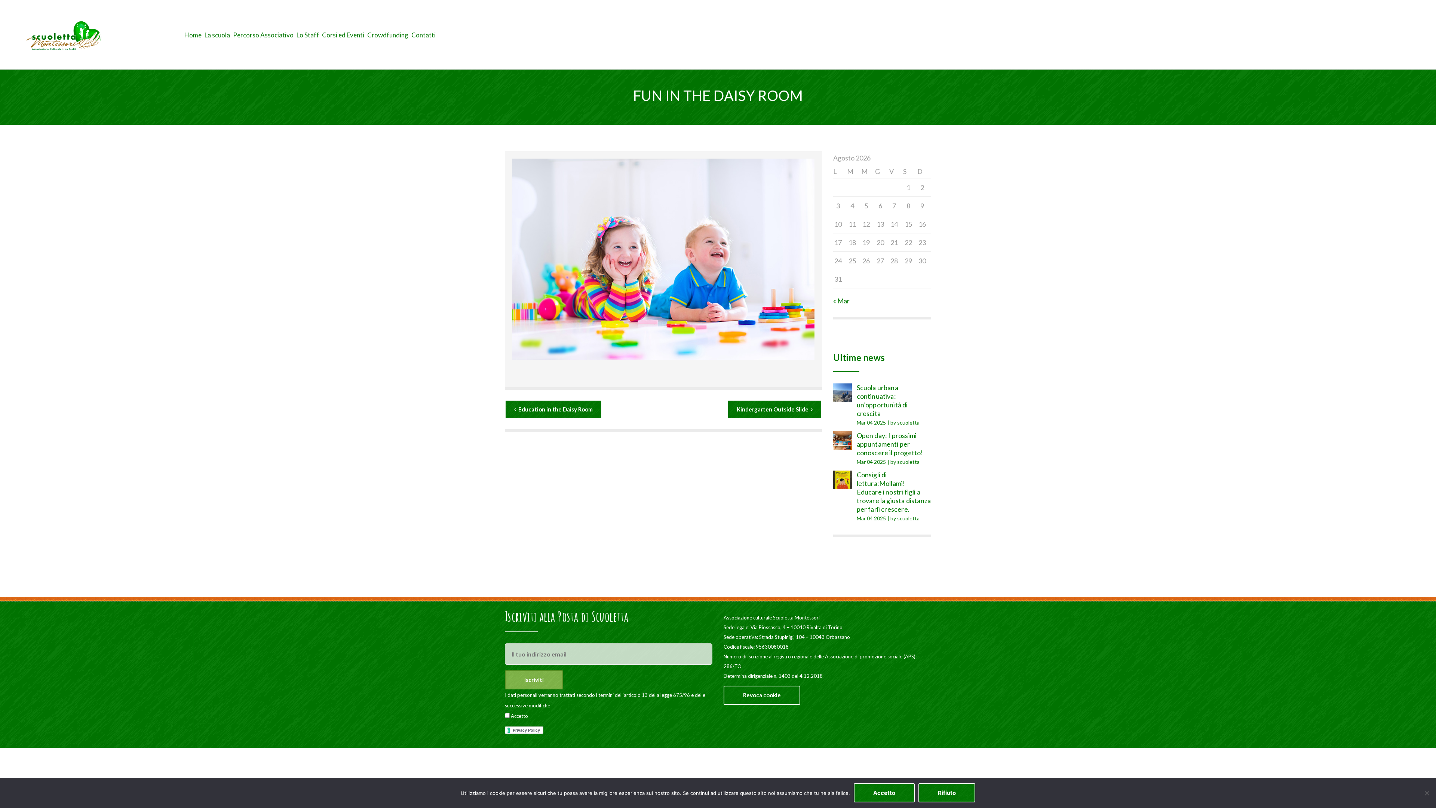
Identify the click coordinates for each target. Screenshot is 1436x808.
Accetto (519, 716)
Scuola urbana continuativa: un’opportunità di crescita (882, 400)
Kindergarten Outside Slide (772, 409)
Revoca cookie (762, 695)
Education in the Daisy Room (555, 409)
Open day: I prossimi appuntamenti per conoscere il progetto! (890, 444)
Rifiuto (947, 792)
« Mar (841, 301)
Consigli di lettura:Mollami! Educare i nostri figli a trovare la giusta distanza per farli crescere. (894, 492)
